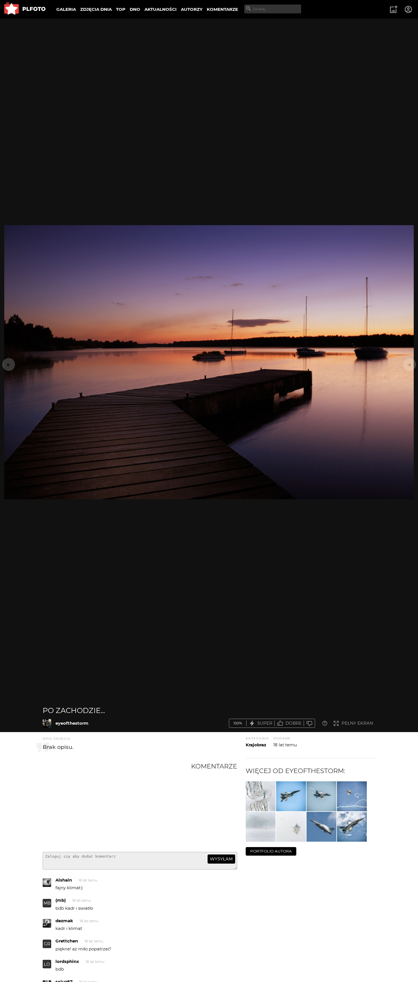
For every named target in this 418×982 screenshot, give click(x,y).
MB (47, 903)
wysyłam (221, 859)
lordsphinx (67, 961)
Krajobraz (256, 744)
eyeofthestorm (71, 723)
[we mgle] (261, 827)
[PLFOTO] (25, 9)
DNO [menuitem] (135, 9)
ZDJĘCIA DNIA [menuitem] (96, 9)
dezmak (64, 920)
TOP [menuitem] (120, 9)
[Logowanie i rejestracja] (408, 9)
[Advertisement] (117, 805)
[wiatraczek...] (261, 796)
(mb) (60, 900)
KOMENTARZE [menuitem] (222, 9)
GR (47, 943)
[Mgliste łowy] (291, 827)
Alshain (63, 880)
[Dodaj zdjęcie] (393, 9)
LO (47, 964)
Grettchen (66, 941)
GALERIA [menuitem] (66, 9)
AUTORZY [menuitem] (191, 9)
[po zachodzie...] (47, 723)
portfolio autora (271, 851)
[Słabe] (309, 723)
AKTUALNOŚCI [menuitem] (160, 9)
